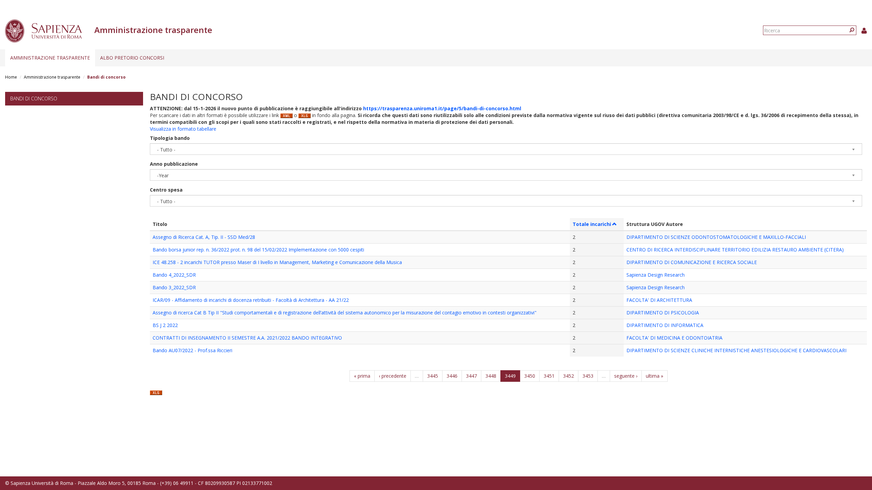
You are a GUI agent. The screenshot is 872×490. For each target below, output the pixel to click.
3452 (568, 376)
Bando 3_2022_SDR (174, 287)
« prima (362, 376)
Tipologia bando (170, 138)
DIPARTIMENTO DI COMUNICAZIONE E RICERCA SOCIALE (691, 262)
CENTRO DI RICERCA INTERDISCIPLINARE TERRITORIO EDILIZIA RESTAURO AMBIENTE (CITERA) (735, 249)
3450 (529, 376)
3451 (549, 376)
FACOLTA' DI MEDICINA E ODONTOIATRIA (674, 337)
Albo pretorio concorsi (132, 57)
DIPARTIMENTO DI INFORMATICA (664, 325)
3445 (432, 376)
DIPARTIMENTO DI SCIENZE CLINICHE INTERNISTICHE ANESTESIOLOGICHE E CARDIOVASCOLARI (736, 350)
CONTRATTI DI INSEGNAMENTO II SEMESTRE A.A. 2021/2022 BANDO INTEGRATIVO (247, 337)
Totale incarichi (592, 224)
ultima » (654, 376)
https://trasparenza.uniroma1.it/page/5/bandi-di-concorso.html (442, 108)
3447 (471, 376)
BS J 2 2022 (165, 325)
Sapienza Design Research (655, 275)
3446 (452, 376)
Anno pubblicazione (174, 164)
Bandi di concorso (33, 98)
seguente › (625, 376)
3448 (490, 376)
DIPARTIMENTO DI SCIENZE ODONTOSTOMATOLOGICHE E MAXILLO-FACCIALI (716, 237)
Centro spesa (166, 189)
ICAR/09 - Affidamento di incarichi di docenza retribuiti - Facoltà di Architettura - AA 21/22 (251, 300)
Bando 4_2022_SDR (174, 275)
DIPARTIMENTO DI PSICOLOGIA (662, 312)
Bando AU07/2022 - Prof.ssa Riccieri (192, 350)
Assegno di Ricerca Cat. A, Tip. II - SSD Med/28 (204, 237)
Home (11, 77)
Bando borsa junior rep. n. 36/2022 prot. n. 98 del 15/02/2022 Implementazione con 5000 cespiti (258, 249)
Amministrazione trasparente (50, 57)
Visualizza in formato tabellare (183, 129)
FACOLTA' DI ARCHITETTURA (659, 300)
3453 (587, 376)
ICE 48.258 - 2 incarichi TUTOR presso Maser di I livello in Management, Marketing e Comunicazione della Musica (277, 262)
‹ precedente (392, 376)
